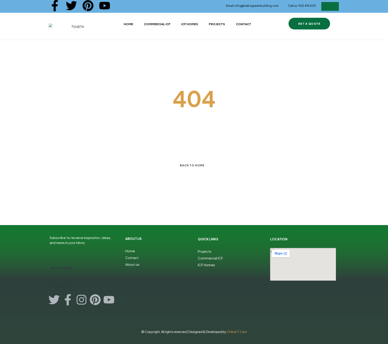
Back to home (192, 165)
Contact (132, 257)
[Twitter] (71, 5)
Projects (204, 251)
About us (132, 264)
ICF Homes (206, 265)
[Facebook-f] (54, 5)
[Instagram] (81, 299)
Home (130, 251)
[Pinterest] (88, 5)
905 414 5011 (61, 285)
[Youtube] (104, 5)
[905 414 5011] (52, 277)
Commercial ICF (210, 258)
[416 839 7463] (52, 260)
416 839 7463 (61, 268)
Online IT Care (237, 332)
